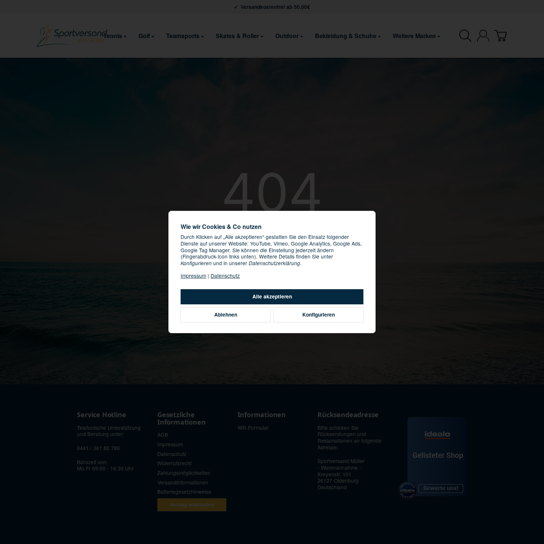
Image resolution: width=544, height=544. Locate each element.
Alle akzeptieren (272, 296)
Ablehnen (225, 314)
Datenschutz (225, 275)
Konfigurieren (318, 314)
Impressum (193, 275)
